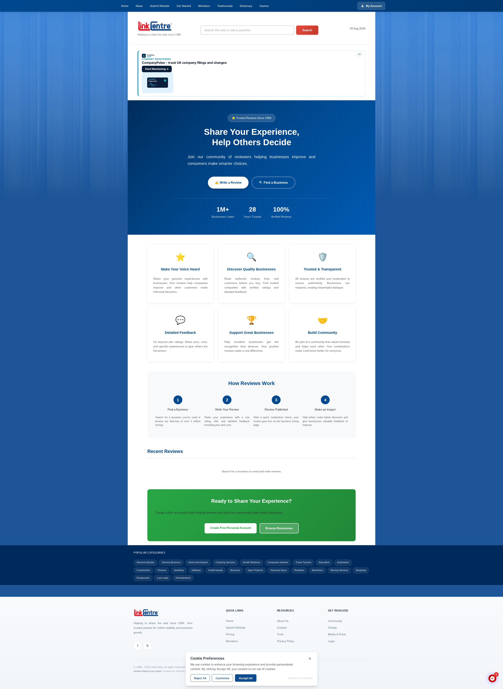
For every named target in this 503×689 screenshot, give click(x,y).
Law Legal (162, 578)
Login (331, 641)
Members (204, 5)
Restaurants (143, 578)
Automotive (343, 562)
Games (264, 5)
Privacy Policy (285, 641)
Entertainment (183, 578)
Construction (143, 570)
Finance (162, 570)
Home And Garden (198, 562)
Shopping (361, 570)
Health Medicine (251, 562)
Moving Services (339, 570)
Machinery (317, 570)
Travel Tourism (303, 562)
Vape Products (255, 570)
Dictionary (246, 5)
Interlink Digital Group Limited (147, 671)
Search (307, 30)
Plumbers (299, 570)
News (139, 5)
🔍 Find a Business (273, 182)
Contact (282, 627)
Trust (280, 634)
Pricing (230, 634)
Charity (332, 627)
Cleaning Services (225, 562)
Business (235, 570)
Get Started (184, 5)
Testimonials (225, 5)
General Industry (145, 562)
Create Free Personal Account (230, 527)
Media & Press (337, 634)
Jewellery (179, 570)
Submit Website (159, 5)
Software (196, 570)
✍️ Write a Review (228, 182)
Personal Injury (279, 570)
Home (125, 5)
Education (324, 562)
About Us (282, 620)
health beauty (215, 570)
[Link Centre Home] (159, 26)
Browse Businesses (279, 528)
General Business (171, 562)
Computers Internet (278, 562)
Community (335, 620)
